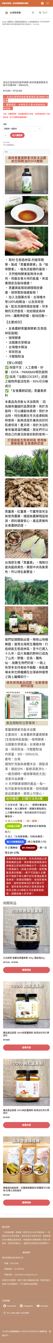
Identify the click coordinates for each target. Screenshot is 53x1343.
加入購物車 (17, 135)
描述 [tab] (6, 152)
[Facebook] (42, 3)
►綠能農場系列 (10, 145)
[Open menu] (32, 13)
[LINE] (47, 3)
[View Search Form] (39, 13)
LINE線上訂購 (13, 826)
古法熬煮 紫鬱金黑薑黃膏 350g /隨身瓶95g (24, 958)
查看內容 (26, 1047)
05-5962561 (28, 847)
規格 (5, 124)
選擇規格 (26, 970)
